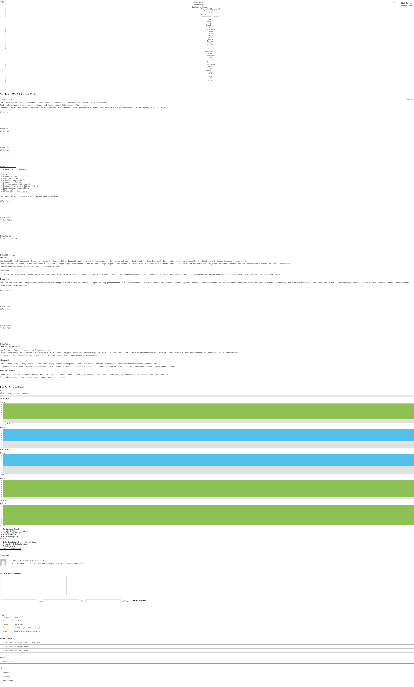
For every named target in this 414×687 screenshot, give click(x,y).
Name (40, 601)
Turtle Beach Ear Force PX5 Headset (16, 646)
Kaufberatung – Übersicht (200, 7)
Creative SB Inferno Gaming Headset (16, 650)
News (209, 19)
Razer (210, 37)
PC (211, 75)
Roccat (210, 39)
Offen (210, 68)
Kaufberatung (198, 5)
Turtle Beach (210, 49)
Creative (210, 31)
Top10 (209, 23)
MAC (210, 73)
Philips (210, 35)
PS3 (210, 77)
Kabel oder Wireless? (210, 11)
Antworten (41, 560)
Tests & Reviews (198, 3)
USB (210, 57)
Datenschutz (6, 672)
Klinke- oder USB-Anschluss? (210, 9)
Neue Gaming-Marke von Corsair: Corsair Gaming (21, 642)
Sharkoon (210, 43)
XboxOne (210, 83)
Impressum (6, 676)
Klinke (210, 59)
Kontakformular (7, 680)
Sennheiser (210, 41)
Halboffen (210, 66)
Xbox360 (210, 81)
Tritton (210, 47)
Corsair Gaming (210, 29)
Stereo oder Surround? (211, 13)
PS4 (210, 79)
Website (126, 601)
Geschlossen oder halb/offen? (210, 15)
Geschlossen (210, 64)
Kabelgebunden (210, 55)
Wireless (210, 54)
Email (83, 601)
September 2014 (8, 661)
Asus (210, 27)
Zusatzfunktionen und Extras (211, 17)
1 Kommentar (410, 99)
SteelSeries (210, 45)
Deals (209, 21)
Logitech (210, 33)
